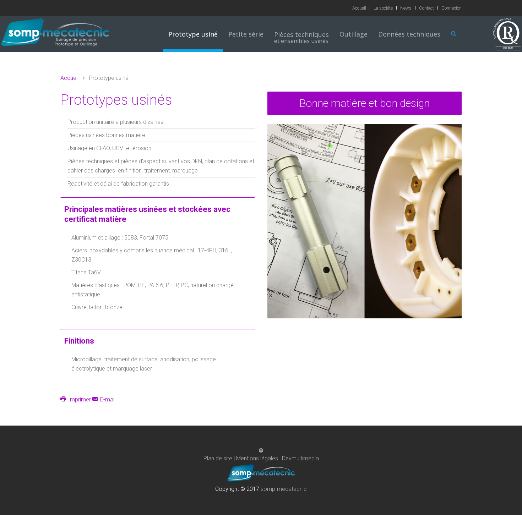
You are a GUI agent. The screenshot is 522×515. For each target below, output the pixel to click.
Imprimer (79, 399)
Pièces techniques (301, 38)
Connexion (451, 8)
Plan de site (217, 458)
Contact (426, 8)
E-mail (107, 399)
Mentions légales (257, 458)
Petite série (245, 34)
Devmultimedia (300, 458)
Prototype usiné (193, 34)
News (406, 8)
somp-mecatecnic (284, 489)
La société (383, 8)
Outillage (353, 34)
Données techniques (409, 34)
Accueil (359, 8)
